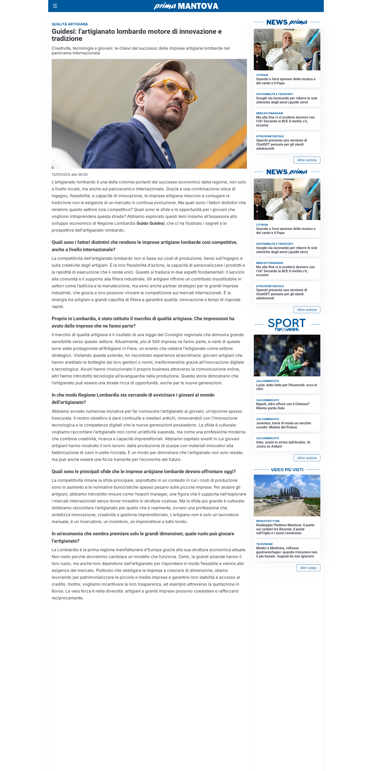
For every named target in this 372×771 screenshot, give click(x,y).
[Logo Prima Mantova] (186, 6)
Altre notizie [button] (307, 160)
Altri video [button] (308, 568)
